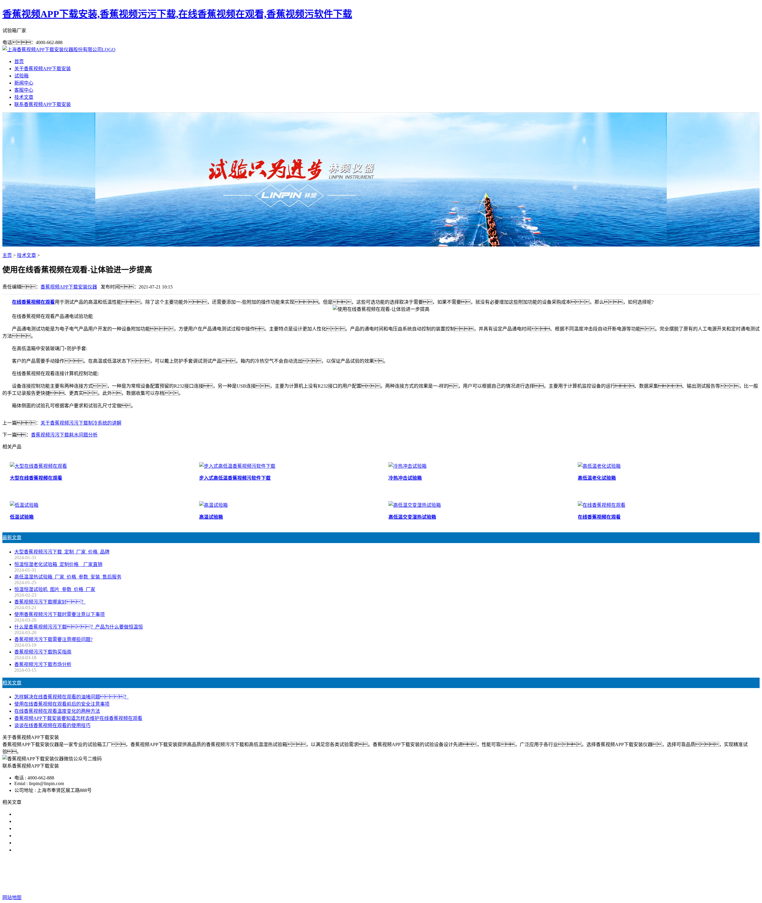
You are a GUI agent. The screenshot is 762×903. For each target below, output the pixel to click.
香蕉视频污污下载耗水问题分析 (64, 434)
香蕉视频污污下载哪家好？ (50, 601)
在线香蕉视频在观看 (33, 302)
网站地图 (421, 885)
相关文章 (11, 682)
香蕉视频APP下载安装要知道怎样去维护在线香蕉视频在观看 (78, 718)
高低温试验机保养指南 (38, 821)
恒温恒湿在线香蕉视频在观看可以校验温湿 (59, 828)
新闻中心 (23, 82)
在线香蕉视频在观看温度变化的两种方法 (57, 711)
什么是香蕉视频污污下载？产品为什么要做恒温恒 (78, 626)
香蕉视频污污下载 (339, 873)
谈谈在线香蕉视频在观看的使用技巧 (52, 725)
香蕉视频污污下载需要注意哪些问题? (53, 639)
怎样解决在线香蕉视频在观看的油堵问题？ (71, 696)
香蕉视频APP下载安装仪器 (68, 286)
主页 (7, 255)
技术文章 (23, 97)
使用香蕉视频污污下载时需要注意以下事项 (59, 614)
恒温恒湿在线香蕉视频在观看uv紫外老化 (57, 842)
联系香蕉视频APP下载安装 (42, 104)
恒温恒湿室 (449, 873)
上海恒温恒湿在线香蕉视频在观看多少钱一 (59, 849)
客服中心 (23, 90)
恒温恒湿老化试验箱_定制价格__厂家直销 (58, 564)
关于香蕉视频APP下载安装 (42, 68)
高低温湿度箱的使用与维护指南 (47, 814)
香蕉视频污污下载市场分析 (42, 664)
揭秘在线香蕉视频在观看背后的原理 (52, 835)
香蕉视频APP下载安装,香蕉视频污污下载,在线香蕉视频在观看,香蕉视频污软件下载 (177, 14)
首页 (19, 61)
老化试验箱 (421, 873)
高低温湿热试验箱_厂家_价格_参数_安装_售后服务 (67, 576)
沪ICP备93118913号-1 (488, 885)
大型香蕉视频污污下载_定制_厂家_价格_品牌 (62, 551)
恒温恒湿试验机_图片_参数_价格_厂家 (54, 589)
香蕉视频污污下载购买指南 (42, 651)
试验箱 (21, 75)
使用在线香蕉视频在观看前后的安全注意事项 (62, 704)
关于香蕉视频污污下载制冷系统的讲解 (80, 422)
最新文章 (11, 537)
